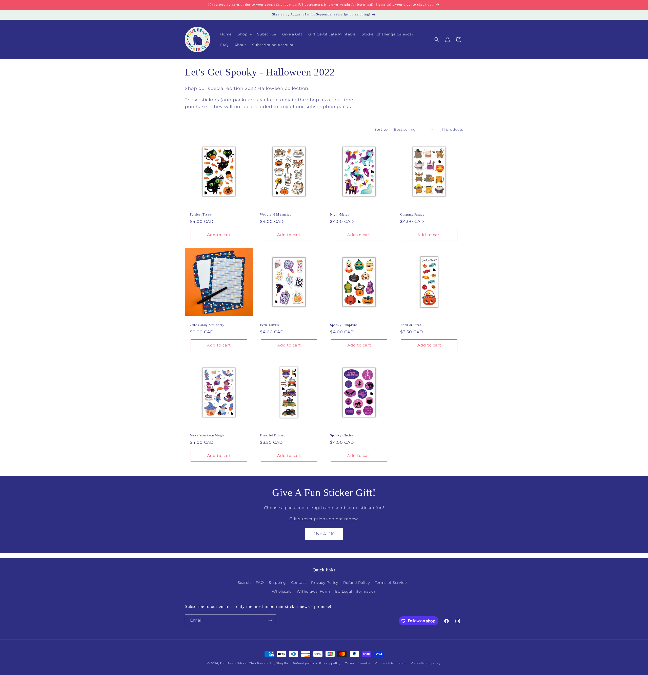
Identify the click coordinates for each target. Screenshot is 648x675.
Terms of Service (391, 582)
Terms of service (357, 663)
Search (244, 582)
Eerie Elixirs (269, 325)
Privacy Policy (324, 582)
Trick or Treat (410, 325)
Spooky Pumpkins (343, 325)
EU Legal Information (355, 591)
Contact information (390, 663)
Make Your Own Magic (207, 435)
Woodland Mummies (275, 214)
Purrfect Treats (201, 214)
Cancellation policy (425, 663)
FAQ (260, 582)
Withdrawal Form (313, 591)
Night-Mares (339, 214)
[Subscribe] (270, 621)
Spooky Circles (341, 435)
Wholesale (282, 591)
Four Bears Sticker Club (238, 663)
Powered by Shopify (272, 663)
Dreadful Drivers (272, 435)
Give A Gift (324, 533)
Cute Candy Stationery (207, 325)
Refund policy (303, 663)
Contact (298, 582)
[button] (244, 34)
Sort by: (381, 129)
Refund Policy (356, 582)
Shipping (277, 582)
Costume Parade (412, 214)
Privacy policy (329, 663)
